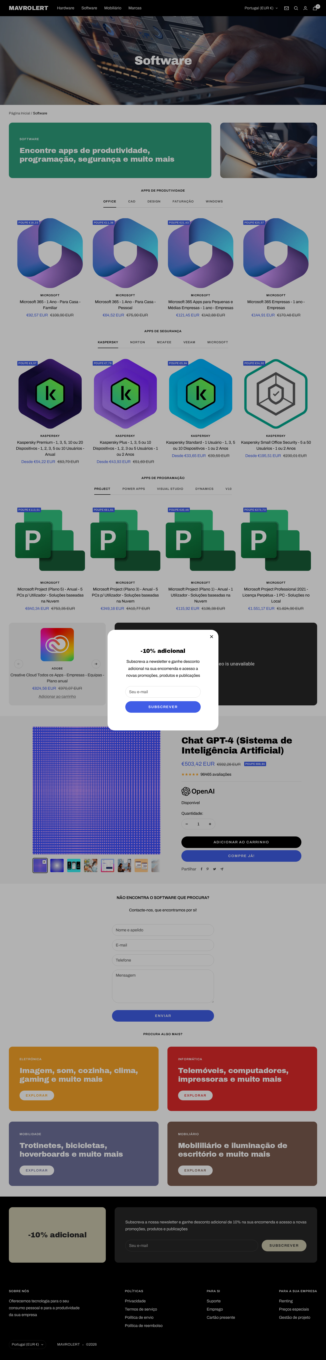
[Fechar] (211, 636)
